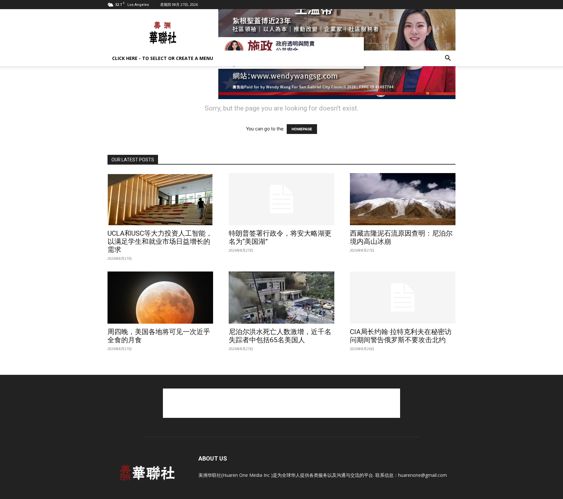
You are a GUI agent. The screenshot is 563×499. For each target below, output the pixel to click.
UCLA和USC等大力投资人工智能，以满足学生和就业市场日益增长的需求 (160, 241)
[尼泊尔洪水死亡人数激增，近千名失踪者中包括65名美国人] (281, 298)
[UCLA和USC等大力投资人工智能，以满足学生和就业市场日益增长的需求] (160, 199)
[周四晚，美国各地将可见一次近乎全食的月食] (160, 298)
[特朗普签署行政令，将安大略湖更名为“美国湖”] (281, 199)
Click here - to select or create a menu (162, 58)
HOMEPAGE (302, 129)
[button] (447, 59)
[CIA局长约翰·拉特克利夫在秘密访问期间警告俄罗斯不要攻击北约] (402, 298)
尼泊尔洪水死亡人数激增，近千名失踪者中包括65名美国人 (280, 336)
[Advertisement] (281, 403)
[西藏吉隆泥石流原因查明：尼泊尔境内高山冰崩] (402, 199)
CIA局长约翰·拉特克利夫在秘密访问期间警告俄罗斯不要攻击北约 (401, 336)
